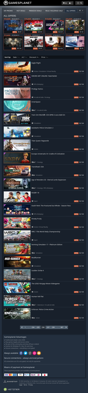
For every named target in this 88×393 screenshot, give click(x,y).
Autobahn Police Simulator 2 (42, 128)
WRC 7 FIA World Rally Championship (46, 231)
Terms (25, 385)
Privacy (30, 385)
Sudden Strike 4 (38, 270)
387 (61, 327)
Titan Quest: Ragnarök (40, 141)
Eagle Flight (36, 63)
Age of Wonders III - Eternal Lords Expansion (49, 180)
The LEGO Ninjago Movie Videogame (46, 283)
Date (15, 57)
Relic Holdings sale (54, 11)
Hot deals (21, 11)
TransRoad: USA (38, 167)
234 (33, 327)
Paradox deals (35, 11)
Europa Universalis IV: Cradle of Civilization (48, 154)
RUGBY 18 (35, 193)
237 (48, 327)
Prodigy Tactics (37, 89)
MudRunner (36, 257)
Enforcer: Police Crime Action (43, 309)
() (66, 3)
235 (38, 327)
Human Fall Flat (37, 296)
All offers (71, 11)
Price (43, 57)
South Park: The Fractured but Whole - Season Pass (51, 206)
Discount (33, 57)
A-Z (23, 57)
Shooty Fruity (36, 219)
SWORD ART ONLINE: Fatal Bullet (44, 76)
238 (53, 327)
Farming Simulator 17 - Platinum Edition (47, 244)
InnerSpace (36, 102)
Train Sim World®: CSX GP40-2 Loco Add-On (48, 115)
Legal (20, 385)
